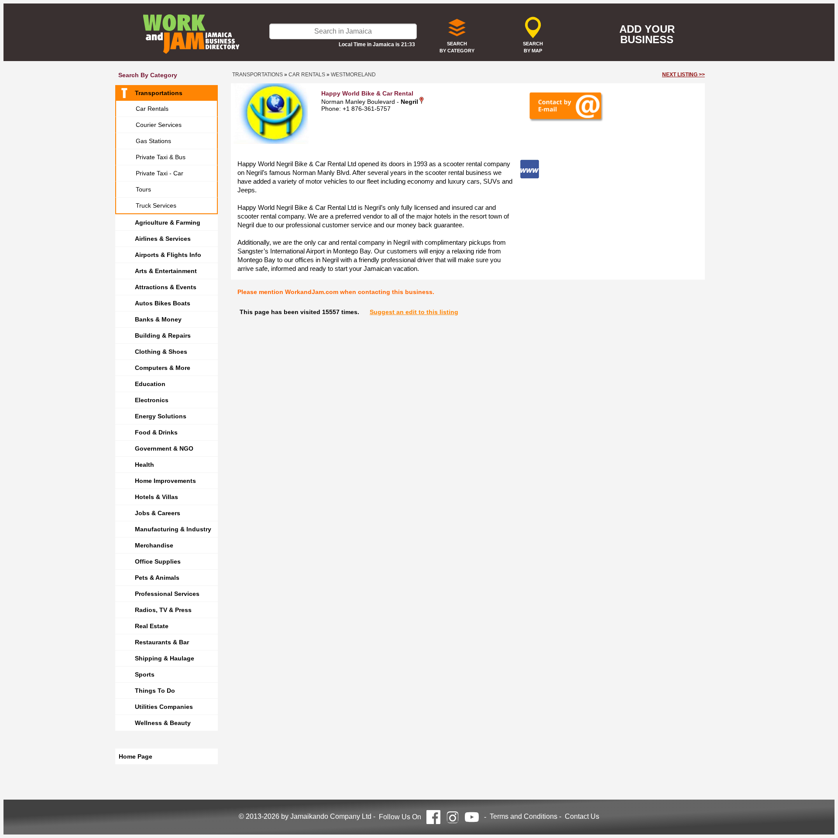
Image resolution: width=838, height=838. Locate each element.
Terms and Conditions (523, 816)
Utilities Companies (164, 706)
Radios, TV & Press (163, 609)
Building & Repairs (163, 335)
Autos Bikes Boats (162, 303)
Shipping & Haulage (164, 658)
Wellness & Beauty (163, 722)
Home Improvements (165, 480)
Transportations (158, 92)
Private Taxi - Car (159, 173)
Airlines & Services (163, 238)
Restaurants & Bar (162, 642)
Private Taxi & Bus (160, 157)
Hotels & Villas (156, 496)
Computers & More (162, 367)
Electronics (151, 400)
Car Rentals (152, 108)
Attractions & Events (165, 287)
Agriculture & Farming (167, 222)
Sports (145, 674)
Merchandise (154, 545)
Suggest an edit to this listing (414, 311)
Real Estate (151, 626)
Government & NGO (164, 448)
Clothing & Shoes (161, 351)
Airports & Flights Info (168, 254)
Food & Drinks (156, 432)
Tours (143, 189)
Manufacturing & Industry (173, 529)
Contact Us (582, 816)
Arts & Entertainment (166, 270)
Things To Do (155, 690)
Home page (135, 756)
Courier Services (159, 124)
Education (150, 383)
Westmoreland (353, 75)
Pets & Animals (157, 577)
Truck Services (156, 205)
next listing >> (683, 75)
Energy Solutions (160, 416)
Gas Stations (153, 140)
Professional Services (167, 593)
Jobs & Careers (157, 513)
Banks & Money (158, 319)
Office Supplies (158, 561)
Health (144, 464)
